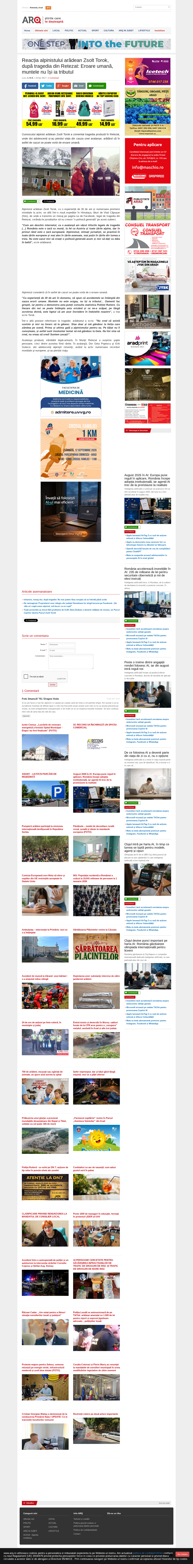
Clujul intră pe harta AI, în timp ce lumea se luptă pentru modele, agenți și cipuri (146, 847)
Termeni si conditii (81, 1519)
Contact (77, 1534)
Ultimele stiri (41, 30)
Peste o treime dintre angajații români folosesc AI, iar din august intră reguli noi (146, 665)
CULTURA (109, 30)
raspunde (26, 716)
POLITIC (69, 30)
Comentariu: (40, 656)
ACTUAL (82, 30)
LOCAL (56, 30)
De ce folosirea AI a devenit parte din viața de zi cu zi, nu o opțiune (146, 754)
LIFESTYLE (144, 30)
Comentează (31, 201)
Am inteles (182, 1554)
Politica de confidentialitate (85, 1530)
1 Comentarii (53, 78)
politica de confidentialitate (148, 1553)
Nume (43, 644)
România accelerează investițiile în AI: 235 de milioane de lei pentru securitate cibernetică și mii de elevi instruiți (147, 573)
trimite (52, 685)
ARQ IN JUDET (126, 30)
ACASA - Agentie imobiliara (30, 1536)
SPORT (95, 30)
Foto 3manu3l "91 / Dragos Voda (40, 699)
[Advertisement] (71, 267)
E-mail (42, 650)
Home (27, 30)
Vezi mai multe (164, 1503)
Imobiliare (160, 30)
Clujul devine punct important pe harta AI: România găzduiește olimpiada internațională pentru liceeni (145, 945)
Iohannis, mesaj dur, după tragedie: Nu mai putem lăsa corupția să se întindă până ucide (65, 599)
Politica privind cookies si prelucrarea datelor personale (86, 1524)
